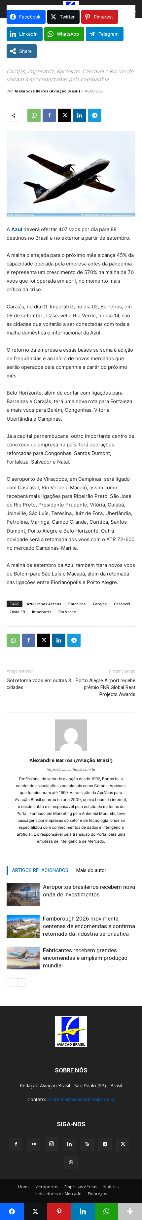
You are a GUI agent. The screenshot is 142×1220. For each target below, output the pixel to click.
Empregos (97, 1194)
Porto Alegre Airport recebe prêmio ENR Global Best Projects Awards (105, 687)
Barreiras (77, 603)
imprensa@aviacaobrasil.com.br (81, 1099)
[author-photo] (71, 751)
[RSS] (87, 1144)
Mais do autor (91, 870)
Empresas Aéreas (80, 1187)
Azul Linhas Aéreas (44, 603)
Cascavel (122, 603)
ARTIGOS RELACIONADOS (40, 870)
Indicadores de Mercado (58, 1194)
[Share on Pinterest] (59, 1211)
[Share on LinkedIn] (83, 1211)
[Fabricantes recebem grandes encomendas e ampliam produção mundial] (23, 958)
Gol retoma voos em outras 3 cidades (39, 684)
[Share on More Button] (130, 1211)
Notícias (111, 1187)
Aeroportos (47, 1187)
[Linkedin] (79, 115)
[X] (64, 115)
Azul (16, 229)
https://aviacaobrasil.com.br (71, 769)
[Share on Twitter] (36, 1211)
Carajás (100, 603)
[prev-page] (11, 982)
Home (24, 1187)
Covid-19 (17, 611)
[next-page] (21, 982)
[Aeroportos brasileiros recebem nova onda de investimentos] (23, 894)
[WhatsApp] (34, 115)
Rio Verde (67, 611)
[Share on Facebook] (12, 1211)
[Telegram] (94, 115)
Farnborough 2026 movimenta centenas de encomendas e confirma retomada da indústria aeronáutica (89, 926)
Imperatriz (41, 611)
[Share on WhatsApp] (107, 1211)
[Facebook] (49, 115)
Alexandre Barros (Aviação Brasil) (47, 90)
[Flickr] (33, 1144)
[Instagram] (51, 1144)
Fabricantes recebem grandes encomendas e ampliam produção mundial (85, 958)
